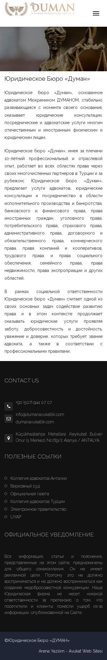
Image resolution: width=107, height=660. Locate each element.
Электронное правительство (38, 509)
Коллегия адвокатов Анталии (38, 478)
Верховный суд (25, 486)
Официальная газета (29, 493)
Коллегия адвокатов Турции (37, 501)
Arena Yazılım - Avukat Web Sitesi (71, 651)
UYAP (15, 517)
